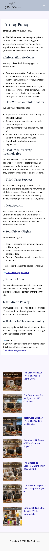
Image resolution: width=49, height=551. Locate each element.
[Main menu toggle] (43, 5)
